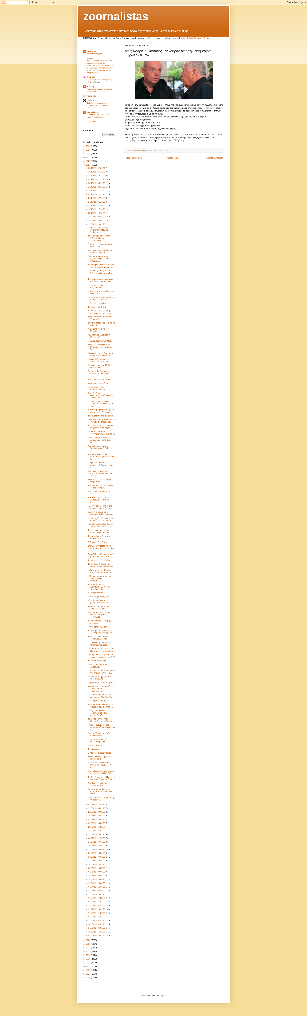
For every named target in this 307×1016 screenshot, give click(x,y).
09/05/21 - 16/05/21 (97, 868)
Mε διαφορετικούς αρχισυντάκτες (95, 286)
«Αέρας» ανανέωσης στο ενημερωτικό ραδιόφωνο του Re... (101, 727)
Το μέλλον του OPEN (97, 307)
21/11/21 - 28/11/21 (97, 187)
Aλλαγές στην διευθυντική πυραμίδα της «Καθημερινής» (99, 688)
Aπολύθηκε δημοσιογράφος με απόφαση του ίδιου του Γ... (101, 705)
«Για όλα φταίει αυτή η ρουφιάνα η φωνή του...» (100, 601)
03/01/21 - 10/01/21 (97, 935)
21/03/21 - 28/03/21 (97, 894)
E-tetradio (91, 77)
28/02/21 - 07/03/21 (97, 905)
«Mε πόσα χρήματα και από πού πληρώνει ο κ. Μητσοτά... (99, 578)
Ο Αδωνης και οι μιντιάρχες (99, 753)
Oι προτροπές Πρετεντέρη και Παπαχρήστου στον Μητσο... (101, 650)
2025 (88, 150)
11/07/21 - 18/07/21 (97, 834)
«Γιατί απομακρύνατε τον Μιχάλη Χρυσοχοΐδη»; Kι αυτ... (99, 765)
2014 (88, 963)
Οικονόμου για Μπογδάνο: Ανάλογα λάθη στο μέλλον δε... (100, 440)
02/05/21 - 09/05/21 (97, 872)
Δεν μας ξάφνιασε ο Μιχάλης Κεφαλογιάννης (100, 734)
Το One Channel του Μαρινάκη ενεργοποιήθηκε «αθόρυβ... (101, 778)
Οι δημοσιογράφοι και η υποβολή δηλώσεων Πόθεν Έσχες (101, 473)
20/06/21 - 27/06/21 (97, 846)
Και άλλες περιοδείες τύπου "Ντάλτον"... (99, 318)
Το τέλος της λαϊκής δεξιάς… (100, 560)
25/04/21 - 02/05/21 (97, 876)
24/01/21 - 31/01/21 (97, 924)
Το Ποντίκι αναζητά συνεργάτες (101, 416)
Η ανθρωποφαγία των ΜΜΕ (100, 341)
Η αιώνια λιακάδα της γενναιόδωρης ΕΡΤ (97, 740)
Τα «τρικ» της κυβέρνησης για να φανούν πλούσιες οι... (100, 426)
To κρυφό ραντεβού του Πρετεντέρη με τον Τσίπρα (100, 720)
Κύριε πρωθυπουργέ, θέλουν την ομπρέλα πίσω (100, 525)
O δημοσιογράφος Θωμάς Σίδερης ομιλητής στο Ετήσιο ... (101, 273)
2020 (88, 940)
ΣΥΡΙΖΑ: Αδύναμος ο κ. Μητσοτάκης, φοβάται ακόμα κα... (101, 456)
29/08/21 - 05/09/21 (97, 808)
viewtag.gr (91, 96)
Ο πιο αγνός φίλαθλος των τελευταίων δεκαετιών (99, 644)
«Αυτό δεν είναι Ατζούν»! (98, 627)
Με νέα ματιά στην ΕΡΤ (97, 593)
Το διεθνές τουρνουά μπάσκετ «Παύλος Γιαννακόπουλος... (101, 280)
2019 (88, 944)
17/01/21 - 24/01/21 (97, 928)
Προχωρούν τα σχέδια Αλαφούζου (97, 665)
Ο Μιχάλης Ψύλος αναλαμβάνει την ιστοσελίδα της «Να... (101, 671)
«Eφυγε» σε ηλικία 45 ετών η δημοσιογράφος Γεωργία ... (101, 507)
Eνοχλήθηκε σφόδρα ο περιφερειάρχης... (97, 784)
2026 (88, 146)
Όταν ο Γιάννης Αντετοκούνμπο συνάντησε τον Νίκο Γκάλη (101, 772)
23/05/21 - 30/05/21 (97, 861)
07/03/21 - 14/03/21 (97, 902)
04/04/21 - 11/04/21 (97, 887)
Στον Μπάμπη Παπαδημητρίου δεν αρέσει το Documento (101, 411)
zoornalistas (115, 16)
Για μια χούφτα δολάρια (98, 701)
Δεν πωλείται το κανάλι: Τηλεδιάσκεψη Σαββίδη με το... (100, 448)
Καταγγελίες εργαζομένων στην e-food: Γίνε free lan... (101, 298)
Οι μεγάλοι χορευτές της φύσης (101, 683)
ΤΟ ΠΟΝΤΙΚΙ (92, 122)
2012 (88, 970)
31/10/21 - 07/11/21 (97, 198)
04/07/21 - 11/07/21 (97, 838)
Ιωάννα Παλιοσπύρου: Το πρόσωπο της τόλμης (99, 360)
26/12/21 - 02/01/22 (97, 168)
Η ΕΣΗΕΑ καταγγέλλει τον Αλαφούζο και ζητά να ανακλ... (99, 499)
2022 (88, 161)
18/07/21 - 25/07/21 (97, 831)
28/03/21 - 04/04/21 (97, 890)
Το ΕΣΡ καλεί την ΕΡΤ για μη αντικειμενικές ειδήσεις (100, 531)
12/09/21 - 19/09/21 (97, 224)
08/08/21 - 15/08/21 (97, 819)
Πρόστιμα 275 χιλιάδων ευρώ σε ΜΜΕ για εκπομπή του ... (101, 519)
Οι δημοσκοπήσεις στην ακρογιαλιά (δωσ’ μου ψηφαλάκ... (98, 258)
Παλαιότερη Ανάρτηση (213, 158)
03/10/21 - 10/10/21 (97, 213)
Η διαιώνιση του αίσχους (98, 303)
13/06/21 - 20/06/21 (97, 849)
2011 (88, 974)
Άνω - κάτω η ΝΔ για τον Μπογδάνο (98, 330)
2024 (88, 153)
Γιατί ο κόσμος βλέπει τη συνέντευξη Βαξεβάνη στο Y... (101, 433)
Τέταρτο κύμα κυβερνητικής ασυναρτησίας (99, 537)
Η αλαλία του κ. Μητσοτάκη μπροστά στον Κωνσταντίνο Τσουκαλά (97, 105)
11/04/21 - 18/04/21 (97, 883)
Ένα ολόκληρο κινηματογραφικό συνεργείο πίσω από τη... (101, 395)
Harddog (90, 86)
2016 (88, 955)
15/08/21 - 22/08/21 (97, 816)
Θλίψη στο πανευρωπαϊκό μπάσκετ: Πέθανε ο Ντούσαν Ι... (101, 465)
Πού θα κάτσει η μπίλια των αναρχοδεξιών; (99, 678)
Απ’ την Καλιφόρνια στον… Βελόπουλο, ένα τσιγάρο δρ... (99, 373)
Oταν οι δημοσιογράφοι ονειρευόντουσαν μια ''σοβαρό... (98, 229)
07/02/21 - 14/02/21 (97, 917)
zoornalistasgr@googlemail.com (195, 38)
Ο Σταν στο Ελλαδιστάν (98, 542)
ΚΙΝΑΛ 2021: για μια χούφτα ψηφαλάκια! (100, 480)
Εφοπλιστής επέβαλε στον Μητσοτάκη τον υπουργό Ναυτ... (100, 791)
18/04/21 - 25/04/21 (97, 879)
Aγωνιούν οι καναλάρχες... (99, 383)
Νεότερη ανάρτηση (134, 158)
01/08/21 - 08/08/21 (97, 823)
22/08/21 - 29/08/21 (97, 812)
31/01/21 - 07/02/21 (97, 920)
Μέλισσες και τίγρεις (94, 54)
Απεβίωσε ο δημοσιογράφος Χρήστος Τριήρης (100, 607)
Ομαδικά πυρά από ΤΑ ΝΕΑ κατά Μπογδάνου (99, 366)
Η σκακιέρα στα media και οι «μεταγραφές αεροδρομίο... (101, 631)
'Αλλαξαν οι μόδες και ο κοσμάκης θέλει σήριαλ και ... (101, 513)
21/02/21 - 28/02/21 (97, 909)
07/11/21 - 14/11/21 (97, 194)
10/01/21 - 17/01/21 (97, 932)
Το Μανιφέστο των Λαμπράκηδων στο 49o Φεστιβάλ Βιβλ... (99, 586)
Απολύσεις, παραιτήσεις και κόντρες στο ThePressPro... (101, 696)
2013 (88, 966)
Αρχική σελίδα (173, 158)
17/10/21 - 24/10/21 (97, 205)
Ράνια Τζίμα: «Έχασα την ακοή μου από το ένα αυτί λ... (101, 555)
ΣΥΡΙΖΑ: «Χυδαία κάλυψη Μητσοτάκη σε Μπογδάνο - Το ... (100, 347)
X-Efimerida (92, 101)
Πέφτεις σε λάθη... (95, 745)
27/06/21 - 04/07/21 (97, 842)
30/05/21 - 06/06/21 (97, 857)
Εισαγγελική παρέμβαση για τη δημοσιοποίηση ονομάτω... (101, 354)
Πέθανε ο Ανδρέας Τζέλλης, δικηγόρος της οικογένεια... (100, 571)
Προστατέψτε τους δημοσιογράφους (96, 388)
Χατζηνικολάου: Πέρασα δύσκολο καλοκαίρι (98, 638)
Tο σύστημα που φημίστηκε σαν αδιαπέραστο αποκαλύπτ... (101, 312)
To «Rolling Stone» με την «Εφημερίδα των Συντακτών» (99, 238)
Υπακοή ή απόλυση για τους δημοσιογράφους (100, 251)
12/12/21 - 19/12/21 (97, 176)
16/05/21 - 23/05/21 (97, 864)
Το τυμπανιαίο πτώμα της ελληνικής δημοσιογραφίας (100, 565)
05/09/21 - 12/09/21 (97, 804)
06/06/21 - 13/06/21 (97, 853)
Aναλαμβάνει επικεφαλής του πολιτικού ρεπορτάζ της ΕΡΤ (101, 656)
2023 (88, 157)
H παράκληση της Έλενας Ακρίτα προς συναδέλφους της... (100, 403)
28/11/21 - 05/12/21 (97, 183)
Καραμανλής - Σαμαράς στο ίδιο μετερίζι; (100, 336)
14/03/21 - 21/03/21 (97, 898)
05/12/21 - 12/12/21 (97, 179)
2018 (88, 948)
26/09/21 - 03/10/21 (97, 217)
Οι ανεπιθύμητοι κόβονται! (99, 597)
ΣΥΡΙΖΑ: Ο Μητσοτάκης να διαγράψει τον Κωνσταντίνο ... (101, 548)
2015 (88, 959)
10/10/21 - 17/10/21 (97, 209)
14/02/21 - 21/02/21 (97, 913)
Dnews (90, 58)
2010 (88, 977)
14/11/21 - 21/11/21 (97, 190)
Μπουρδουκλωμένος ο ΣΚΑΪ (100, 379)
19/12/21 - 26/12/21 (97, 172)
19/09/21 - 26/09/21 (97, 221)
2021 (88, 165)
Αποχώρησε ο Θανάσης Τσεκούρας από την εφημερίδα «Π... (98, 712)
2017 (88, 951)
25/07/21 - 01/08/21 (97, 827)
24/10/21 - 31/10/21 (97, 202)
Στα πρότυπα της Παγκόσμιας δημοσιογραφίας (100, 486)
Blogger (161, 995)
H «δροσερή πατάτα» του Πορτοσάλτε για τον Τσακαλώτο (99, 614)
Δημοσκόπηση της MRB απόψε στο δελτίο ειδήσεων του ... (101, 420)
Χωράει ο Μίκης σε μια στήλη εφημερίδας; (100, 758)
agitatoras (91, 51)
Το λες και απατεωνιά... (97, 661)
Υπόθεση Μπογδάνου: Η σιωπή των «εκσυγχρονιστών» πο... (101, 266)
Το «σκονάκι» (93, 749)
